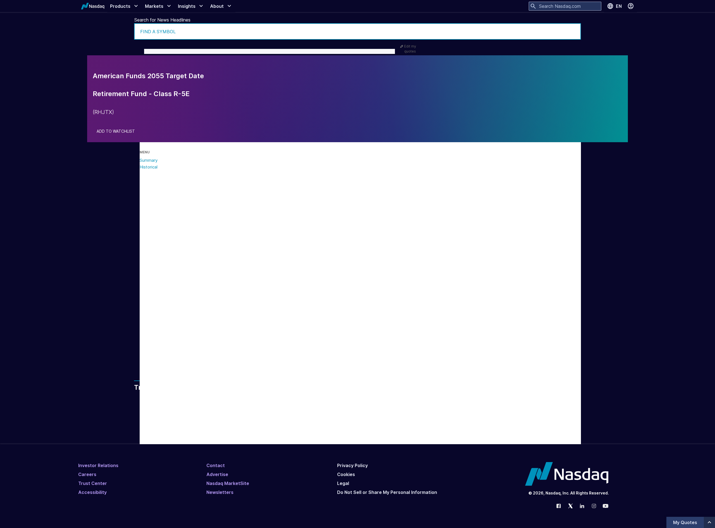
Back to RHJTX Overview (194, 350)
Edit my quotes (410, 48)
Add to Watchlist (116, 131)
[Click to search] (572, 31)
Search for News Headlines (162, 20)
